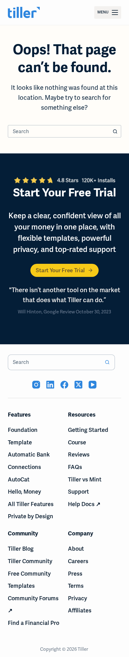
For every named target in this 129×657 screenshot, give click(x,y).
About (76, 548)
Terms (76, 585)
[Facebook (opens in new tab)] (64, 385)
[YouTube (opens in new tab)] (92, 385)
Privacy (77, 598)
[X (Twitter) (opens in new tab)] (78, 385)
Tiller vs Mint (84, 479)
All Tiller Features (31, 504)
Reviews (79, 454)
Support (78, 491)
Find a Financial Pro (33, 622)
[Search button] (115, 131)
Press (75, 573)
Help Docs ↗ (84, 504)
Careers (78, 561)
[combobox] (58, 131)
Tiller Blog (21, 548)
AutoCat (18, 479)
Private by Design (30, 516)
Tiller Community (30, 561)
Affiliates (79, 610)
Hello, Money (24, 491)
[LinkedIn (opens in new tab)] (50, 385)
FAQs (75, 467)
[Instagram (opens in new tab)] (36, 385)
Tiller (83, 649)
